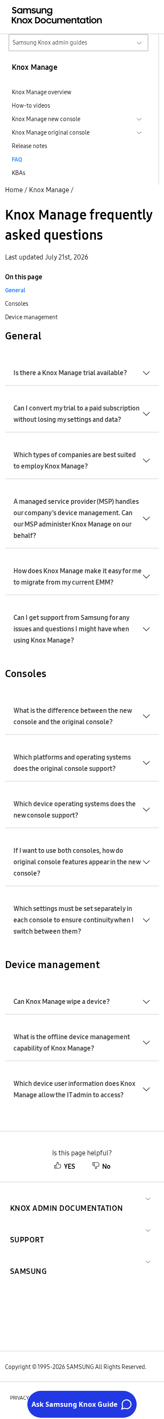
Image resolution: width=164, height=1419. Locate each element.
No (106, 1166)
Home (14, 189)
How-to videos (31, 105)
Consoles (16, 303)
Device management (31, 317)
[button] (66, 1198)
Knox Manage (49, 189)
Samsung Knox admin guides (50, 42)
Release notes (29, 146)
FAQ (17, 159)
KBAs (18, 173)
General (15, 290)
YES (69, 1166)
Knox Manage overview (41, 92)
